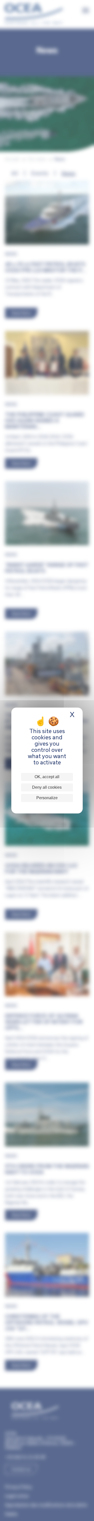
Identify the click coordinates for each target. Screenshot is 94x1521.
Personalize (47, 798)
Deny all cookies (47, 787)
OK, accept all (47, 777)
